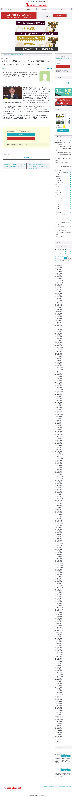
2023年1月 (57, 344)
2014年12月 (58, 520)
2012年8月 (57, 571)
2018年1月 (57, 453)
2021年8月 (57, 375)
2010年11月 (58, 609)
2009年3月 (57, 645)
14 (63, 256)
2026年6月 (57, 269)
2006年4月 (57, 709)
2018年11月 (58, 435)
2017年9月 (57, 460)
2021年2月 (57, 386)
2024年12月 (58, 302)
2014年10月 (58, 524)
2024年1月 (57, 322)
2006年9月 (57, 700)
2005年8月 (57, 723)
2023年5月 (57, 337)
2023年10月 (58, 327)
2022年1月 (57, 366)
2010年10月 (58, 611)
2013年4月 (57, 556)
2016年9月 (57, 482)
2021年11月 (58, 369)
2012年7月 (57, 573)
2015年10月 (58, 502)
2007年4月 (57, 687)
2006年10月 (58, 698)
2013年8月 (57, 549)
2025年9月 (57, 286)
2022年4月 (57, 360)
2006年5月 (57, 707)
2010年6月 (57, 618)
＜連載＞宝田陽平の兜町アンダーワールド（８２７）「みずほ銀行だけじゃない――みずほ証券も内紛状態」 (38, 166)
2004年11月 (58, 740)
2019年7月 (57, 420)
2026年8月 (57, 266)
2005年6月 (57, 727)
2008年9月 (57, 656)
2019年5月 (57, 424)
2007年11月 (58, 674)
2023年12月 (58, 324)
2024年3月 (57, 318)
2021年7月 (57, 377)
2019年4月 (57, 426)
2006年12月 (58, 694)
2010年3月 (57, 623)
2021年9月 (57, 373)
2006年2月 (57, 712)
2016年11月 (58, 478)
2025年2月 (57, 298)
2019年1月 (57, 431)
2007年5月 (57, 685)
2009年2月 (57, 647)
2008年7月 (57, 660)
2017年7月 (57, 464)
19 (58, 258)
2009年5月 (57, 642)
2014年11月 (58, 522)
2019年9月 (57, 416)
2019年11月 (58, 413)
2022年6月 (57, 357)
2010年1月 (57, 627)
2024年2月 (57, 320)
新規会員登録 (59, 58)
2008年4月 (57, 665)
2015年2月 (57, 516)
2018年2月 (57, 451)
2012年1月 (57, 583)
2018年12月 (58, 433)
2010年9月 (57, 612)
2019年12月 (58, 411)
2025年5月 (57, 293)
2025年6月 (57, 291)
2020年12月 (58, 389)
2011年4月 (57, 600)
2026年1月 (57, 278)
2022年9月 (57, 351)
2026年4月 (57, 273)
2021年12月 (58, 367)
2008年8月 (57, 658)
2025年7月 (57, 289)
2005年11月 (58, 718)
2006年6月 (57, 705)
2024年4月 (57, 317)
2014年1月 (57, 540)
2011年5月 (57, 598)
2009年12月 (58, 629)
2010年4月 (57, 622)
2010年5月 (57, 620)
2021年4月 (57, 382)
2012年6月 (57, 574)
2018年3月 (57, 449)
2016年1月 (57, 496)
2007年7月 (57, 681)
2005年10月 (58, 720)
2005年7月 (57, 725)
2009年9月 (57, 634)
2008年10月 (58, 654)
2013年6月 (57, 553)
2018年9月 (57, 438)
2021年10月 (58, 371)
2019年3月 (57, 427)
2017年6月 (57, 465)
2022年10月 (58, 349)
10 (70, 254)
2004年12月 (58, 738)
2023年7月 (57, 333)
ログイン (9, 138)
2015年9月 (57, 504)
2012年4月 (57, 578)
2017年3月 (57, 471)
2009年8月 (57, 636)
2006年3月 (57, 711)
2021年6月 (57, 378)
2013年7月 (57, 551)
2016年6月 (57, 487)
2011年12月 (58, 585)
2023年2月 (57, 342)
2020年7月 (57, 398)
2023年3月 (57, 340)
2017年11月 (58, 456)
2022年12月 (58, 346)
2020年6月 (57, 400)
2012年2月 (57, 582)
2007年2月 (57, 691)
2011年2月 (57, 603)
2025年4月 (57, 295)
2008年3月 (57, 667)
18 (55, 258)
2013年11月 (58, 543)
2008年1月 (57, 671)
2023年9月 (57, 329)
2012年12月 (58, 563)
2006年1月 (57, 714)
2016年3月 (57, 493)
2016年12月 (58, 476)
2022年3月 (57, 362)
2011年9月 (57, 591)
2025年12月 (58, 280)
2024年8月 (57, 309)
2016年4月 (57, 491)
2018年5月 (57, 445)
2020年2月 (57, 407)
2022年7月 (57, 355)
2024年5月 (57, 315)
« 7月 (56, 264)
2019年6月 (57, 422)
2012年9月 (57, 569)
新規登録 (21, 134)
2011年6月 (57, 596)
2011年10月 (58, 589)
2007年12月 (58, 672)
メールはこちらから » (60, 16)
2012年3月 (57, 580)
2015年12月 (58, 498)
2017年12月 (58, 455)
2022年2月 (57, 364)
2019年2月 (57, 429)
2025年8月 (57, 288)
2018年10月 (58, 436)
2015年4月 (57, 513)
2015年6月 (57, 509)
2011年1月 (57, 605)
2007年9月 (57, 678)
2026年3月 (57, 275)
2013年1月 (57, 562)
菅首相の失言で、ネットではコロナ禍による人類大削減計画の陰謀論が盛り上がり (14, 165)
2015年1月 (57, 518)
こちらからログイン (22, 144)
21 (63, 258)
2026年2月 (57, 277)
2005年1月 (57, 736)
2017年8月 (57, 462)
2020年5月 (57, 402)
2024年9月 (57, 307)
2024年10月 (58, 306)
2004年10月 (58, 741)
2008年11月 (58, 652)
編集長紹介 (45, 9)
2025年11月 (58, 282)
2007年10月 (58, 676)
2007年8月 (57, 680)
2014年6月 (57, 531)
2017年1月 (57, 475)
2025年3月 (57, 297)
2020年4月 (57, 404)
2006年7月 (57, 703)
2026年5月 (57, 271)
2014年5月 (57, 533)
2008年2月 (57, 669)
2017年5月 (57, 467)
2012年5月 (57, 576)
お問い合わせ (62, 9)
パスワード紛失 (66, 58)
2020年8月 (57, 396)
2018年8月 (57, 440)
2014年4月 (57, 534)
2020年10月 (58, 393)
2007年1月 (57, 692)
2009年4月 (57, 643)
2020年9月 (57, 395)
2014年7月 (57, 529)
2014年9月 (57, 525)
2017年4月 (57, 469)
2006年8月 (57, 701)
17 (70, 256)
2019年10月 (58, 415)
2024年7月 (57, 311)
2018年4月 (57, 447)
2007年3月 (57, 689)
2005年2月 (57, 734)
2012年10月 (58, 567)
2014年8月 (57, 527)
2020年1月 (57, 409)
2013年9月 (57, 547)
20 (60, 258)
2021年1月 (57, 387)
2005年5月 (57, 729)
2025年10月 (58, 284)
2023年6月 (57, 335)
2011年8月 (57, 592)
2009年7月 (57, 638)
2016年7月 (57, 485)
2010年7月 (57, 616)
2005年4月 (57, 730)
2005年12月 (58, 716)
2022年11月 (58, 347)
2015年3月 (57, 514)
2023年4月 (57, 338)
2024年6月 (57, 313)
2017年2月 (57, 473)
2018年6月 (57, 444)
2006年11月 (58, 696)
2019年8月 (57, 418)
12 (58, 256)
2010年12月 (58, 607)
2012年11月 (58, 565)
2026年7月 (57, 268)
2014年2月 (57, 538)
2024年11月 (58, 304)
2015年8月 (57, 505)
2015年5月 (57, 511)
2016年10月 (58, 480)
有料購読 (27, 9)
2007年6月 (57, 683)
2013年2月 (57, 560)
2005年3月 (57, 732)
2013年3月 (57, 558)
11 (55, 256)
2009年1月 (57, 649)
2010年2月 (57, 625)
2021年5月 (57, 380)
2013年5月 (57, 554)
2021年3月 (57, 384)
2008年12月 (58, 651)
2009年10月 (58, 632)
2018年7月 (57, 442)
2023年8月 (57, 331)
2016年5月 (57, 489)
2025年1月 (57, 300)
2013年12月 (58, 542)
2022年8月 (57, 353)
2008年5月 (57, 663)
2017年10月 (58, 458)
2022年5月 (57, 358)
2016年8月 (57, 484)
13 (60, 256)
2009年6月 (57, 640)
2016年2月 (57, 494)
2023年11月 (58, 326)
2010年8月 (57, 614)
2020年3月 (57, 406)
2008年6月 (57, 662)
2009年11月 (58, 631)
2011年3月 (57, 602)
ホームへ (10, 9)
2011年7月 (57, 594)
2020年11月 (58, 391)
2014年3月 (57, 536)
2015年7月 (57, 507)
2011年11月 (58, 587)
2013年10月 (58, 545)
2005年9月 (57, 721)
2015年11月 (58, 500)
